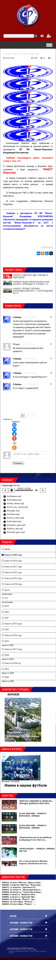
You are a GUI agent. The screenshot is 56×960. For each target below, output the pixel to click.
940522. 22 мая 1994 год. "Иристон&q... (22, 882)
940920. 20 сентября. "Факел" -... (19, 904)
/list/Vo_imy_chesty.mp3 (15, 507)
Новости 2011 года (13, 566)
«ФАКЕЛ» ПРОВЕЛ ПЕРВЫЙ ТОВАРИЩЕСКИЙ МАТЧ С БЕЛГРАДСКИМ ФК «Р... (33, 291)
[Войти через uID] (14, 425)
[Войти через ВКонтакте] (14, 429)
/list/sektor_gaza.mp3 (14, 525)
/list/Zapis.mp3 (11, 511)
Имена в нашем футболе (26, 785)
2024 (7, 655)
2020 (7, 612)
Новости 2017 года (13, 649)
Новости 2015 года (13, 623)
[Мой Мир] (47, 253)
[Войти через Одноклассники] (14, 447)
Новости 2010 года (13, 560)
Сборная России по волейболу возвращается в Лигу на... (35, 838)
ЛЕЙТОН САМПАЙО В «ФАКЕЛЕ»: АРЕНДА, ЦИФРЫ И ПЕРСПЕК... (36, 802)
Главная (6, 54)
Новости (16, 54)
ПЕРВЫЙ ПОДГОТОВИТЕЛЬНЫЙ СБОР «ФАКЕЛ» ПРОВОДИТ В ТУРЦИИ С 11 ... (31, 283)
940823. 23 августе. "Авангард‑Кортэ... (22, 889)
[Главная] (28, 15)
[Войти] (41, 36)
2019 (7, 606)
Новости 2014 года (13, 584)
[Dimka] (7, 319)
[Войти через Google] (14, 443)
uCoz (35, 949)
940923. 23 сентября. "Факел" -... (19, 901)
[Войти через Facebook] (14, 434)
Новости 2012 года (13, 572)
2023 (7, 641)
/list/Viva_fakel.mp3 (13, 518)
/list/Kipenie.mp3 (12, 496)
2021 (7, 617)
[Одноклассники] (43, 253)
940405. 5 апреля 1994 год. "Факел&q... (22, 885)
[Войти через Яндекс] (14, 438)
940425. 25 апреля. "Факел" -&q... (19, 899)
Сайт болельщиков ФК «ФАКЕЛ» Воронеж (20, 948)
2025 (7, 669)
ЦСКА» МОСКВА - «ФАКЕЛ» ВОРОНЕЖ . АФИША (32, 814)
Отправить (18, 463)
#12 (6, 598)
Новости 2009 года (30, 54)
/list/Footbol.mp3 (12, 521)
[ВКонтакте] (38, 253)
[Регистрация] (49, 36)
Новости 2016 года (13, 635)
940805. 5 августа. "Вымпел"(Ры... (19, 894)
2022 (7, 629)
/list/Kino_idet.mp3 (13, 529)
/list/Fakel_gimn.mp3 (14, 532)
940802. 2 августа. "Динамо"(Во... (19, 897)
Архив (7, 549)
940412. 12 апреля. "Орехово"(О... (19, 887)
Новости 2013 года (13, 578)
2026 (7, 677)
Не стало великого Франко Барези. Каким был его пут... (34, 862)
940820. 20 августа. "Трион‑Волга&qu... (22, 892)
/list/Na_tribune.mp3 (13, 503)
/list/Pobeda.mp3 (12, 500)
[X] (51, 253)
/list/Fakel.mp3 (11, 514)
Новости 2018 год (13, 663)
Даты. (7, 590)
